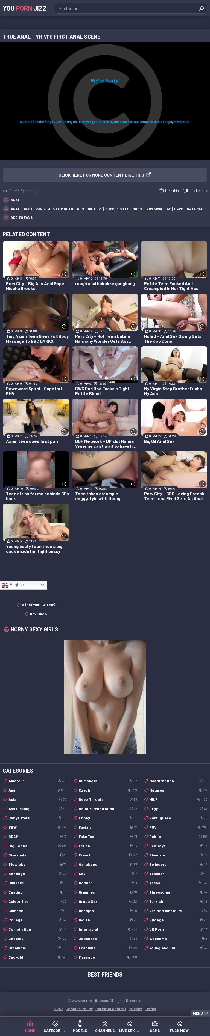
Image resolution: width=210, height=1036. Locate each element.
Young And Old (178, 947)
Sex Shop (38, 613)
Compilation (37, 929)
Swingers (178, 864)
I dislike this (198, 191)
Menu (198, 1013)
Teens (178, 882)
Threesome (178, 892)
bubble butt (117, 209)
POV (178, 827)
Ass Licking (37, 808)
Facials (108, 827)
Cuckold (37, 957)
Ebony (108, 818)
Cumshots (108, 780)
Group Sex (108, 901)
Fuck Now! (180, 1030)
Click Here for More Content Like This (101, 174)
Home (30, 1030)
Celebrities (37, 901)
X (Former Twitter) (38, 604)
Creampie (37, 947)
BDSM (37, 836)
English (16, 585)
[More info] (64, 273)
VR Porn (178, 929)
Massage (108, 957)
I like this (172, 191)
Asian (37, 799)
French (108, 855)
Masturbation (178, 780)
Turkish (178, 901)
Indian (108, 920)
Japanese (108, 938)
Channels (105, 1030)
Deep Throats (108, 799)
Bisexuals (37, 855)
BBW (37, 827)
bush (137, 209)
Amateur (37, 780)
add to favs (22, 217)
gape (178, 209)
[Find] (202, 8)
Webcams (178, 938)
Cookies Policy (79, 1008)
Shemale (178, 855)
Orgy (178, 808)
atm (80, 209)
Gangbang (108, 864)
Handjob (108, 910)
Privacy (135, 1008)
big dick (95, 209)
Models (80, 1030)
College (37, 920)
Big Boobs (37, 845)
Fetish (108, 845)
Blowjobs (37, 864)
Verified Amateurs (178, 910)
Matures (178, 790)
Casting (37, 892)
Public (178, 836)
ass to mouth (60, 209)
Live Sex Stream (130, 1030)
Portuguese (178, 818)
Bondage (37, 873)
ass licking (34, 209)
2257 (58, 1008)
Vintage (178, 920)
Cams (155, 1030)
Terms (150, 1008)
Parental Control (110, 1008)
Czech (108, 790)
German (108, 882)
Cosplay (37, 938)
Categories (55, 1030)
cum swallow (158, 209)
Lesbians (108, 947)
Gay (108, 873)
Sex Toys (178, 845)
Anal (15, 200)
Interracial (108, 929)
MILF (178, 799)
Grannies (108, 892)
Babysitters (37, 818)
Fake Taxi (108, 836)
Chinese (37, 910)
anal (15, 209)
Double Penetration (108, 808)
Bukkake (37, 882)
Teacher (178, 873)
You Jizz (24, 8)
